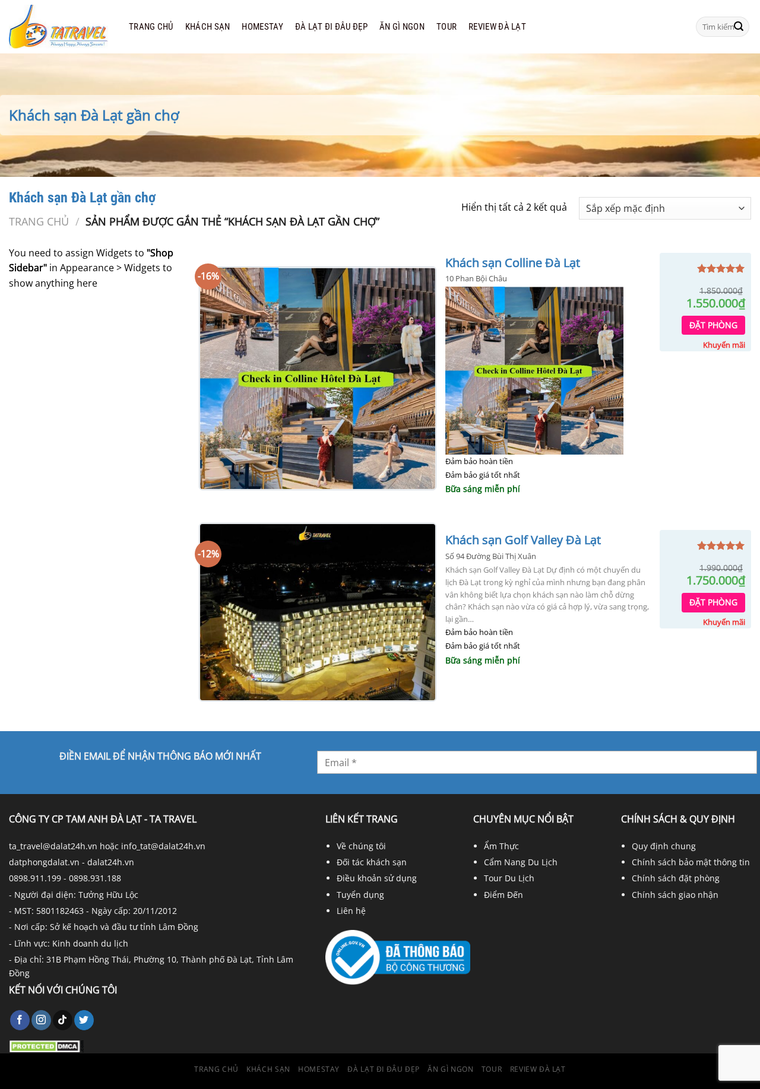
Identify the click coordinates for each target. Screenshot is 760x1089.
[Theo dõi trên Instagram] (41, 1020)
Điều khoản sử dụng (377, 878)
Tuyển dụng (360, 894)
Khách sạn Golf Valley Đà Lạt (523, 540)
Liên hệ (351, 910)
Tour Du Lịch (509, 878)
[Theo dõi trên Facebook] (20, 1020)
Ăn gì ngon (402, 26)
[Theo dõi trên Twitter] (84, 1020)
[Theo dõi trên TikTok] (62, 1020)
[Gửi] (739, 27)
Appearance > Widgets (110, 267)
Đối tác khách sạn (372, 862)
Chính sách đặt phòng (676, 878)
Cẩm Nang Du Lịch (521, 862)
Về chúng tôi (361, 846)
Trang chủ (151, 26)
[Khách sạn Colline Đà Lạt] (317, 378)
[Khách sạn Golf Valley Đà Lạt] (317, 612)
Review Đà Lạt (497, 26)
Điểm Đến (503, 894)
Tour (446, 26)
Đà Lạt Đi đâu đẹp (331, 26)
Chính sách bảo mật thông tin (691, 862)
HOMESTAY (262, 26)
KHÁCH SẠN (207, 26)
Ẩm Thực (501, 846)
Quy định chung (664, 846)
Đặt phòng (713, 325)
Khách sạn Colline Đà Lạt (512, 263)
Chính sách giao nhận (675, 894)
